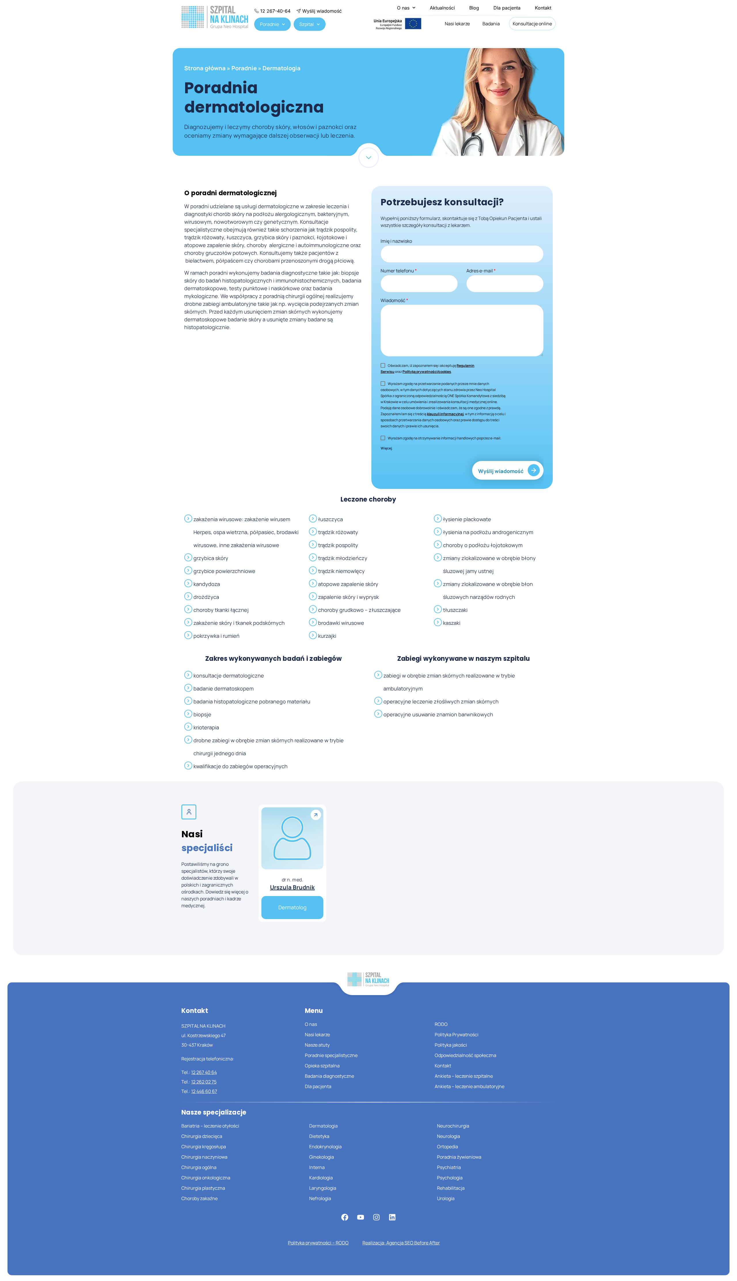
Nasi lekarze (457, 23)
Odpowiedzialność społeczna (465, 1055)
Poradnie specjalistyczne (331, 1055)
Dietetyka (319, 1136)
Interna (317, 1167)
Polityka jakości (451, 1045)
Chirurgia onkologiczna (205, 1178)
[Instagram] (376, 1217)
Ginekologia (321, 1157)
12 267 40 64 (204, 1072)
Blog (474, 8)
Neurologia (448, 1136)
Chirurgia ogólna (198, 1167)
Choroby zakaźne (199, 1198)
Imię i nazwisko (396, 241)
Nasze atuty (317, 1045)
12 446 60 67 (204, 1091)
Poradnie (269, 24)
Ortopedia (447, 1146)
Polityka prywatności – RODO (318, 1243)
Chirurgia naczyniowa (204, 1157)
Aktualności (442, 8)
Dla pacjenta (507, 8)
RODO (441, 1024)
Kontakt (543, 8)
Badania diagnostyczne (329, 1076)
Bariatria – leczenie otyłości (210, 1126)
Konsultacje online (532, 23)
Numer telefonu (399, 270)
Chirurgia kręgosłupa (203, 1146)
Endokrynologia (325, 1146)
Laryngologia (322, 1188)
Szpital (306, 24)
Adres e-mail (481, 270)
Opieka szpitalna (322, 1066)
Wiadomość (394, 300)
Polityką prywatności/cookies (426, 371)
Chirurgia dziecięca (201, 1136)
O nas (403, 8)
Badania (491, 23)
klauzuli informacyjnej (445, 413)
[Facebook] (344, 1217)
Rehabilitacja (451, 1188)
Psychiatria (449, 1167)
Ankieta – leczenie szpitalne (464, 1076)
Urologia (446, 1198)
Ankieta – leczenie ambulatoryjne (469, 1086)
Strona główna (205, 68)
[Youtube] (360, 1217)
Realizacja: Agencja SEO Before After (401, 1243)
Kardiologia (321, 1178)
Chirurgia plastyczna (203, 1188)
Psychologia (450, 1178)
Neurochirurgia (453, 1126)
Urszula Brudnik (292, 887)
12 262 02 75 (203, 1082)
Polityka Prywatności (456, 1034)
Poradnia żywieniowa (459, 1157)
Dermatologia (323, 1126)
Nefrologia (320, 1198)
